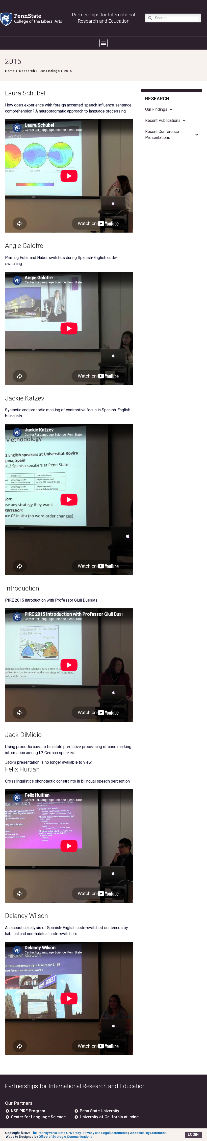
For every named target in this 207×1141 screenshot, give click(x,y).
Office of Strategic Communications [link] (65, 1136)
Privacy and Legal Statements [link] (105, 1133)
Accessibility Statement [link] (148, 1133)
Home (10, 71)
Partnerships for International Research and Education (75, 1086)
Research (27, 71)
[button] (103, 43)
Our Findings (49, 71)
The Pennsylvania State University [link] (56, 1133)
